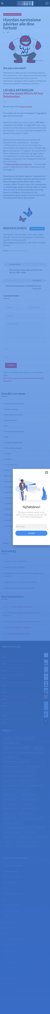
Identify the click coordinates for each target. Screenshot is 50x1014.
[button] (47, 472)
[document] (25, 507)
